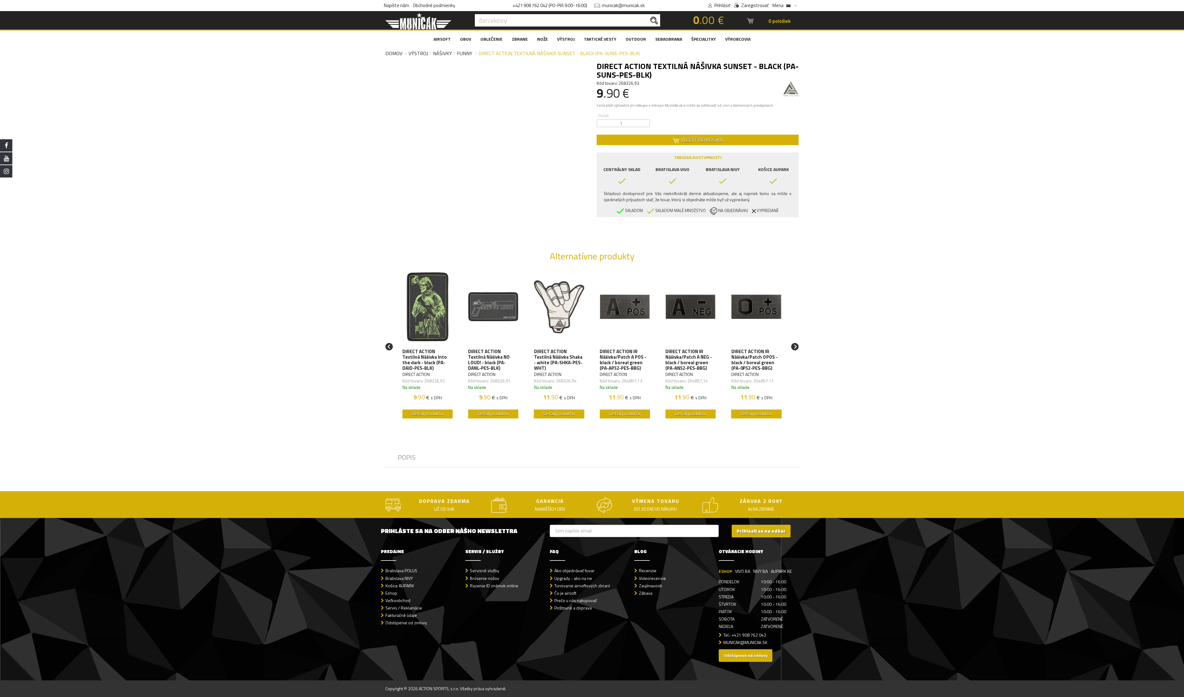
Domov (393, 53)
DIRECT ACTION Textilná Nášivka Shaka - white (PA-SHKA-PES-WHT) (558, 360)
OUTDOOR (636, 39)
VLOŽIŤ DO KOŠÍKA (701, 140)
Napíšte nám (396, 5)
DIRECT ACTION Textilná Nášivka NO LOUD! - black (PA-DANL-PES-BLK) (489, 360)
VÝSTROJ (566, 39)
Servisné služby (484, 570)
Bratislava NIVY (399, 578)
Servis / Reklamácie (403, 608)
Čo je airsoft (565, 593)
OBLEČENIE (491, 39)
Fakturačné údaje (401, 615)
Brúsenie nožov (484, 578)
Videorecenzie (652, 578)
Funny (464, 53)
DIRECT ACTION (416, 374)
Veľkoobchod (397, 600)
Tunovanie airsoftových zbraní (582, 585)
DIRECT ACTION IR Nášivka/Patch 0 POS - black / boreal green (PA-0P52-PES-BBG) (754, 360)
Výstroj (418, 53)
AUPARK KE (781, 571)
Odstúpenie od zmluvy (406, 622)
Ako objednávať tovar (574, 570)
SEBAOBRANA (668, 39)
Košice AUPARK (399, 585)
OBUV (465, 39)
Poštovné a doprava (573, 608)
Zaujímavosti (650, 585)
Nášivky (442, 53)
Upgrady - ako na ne (573, 578)
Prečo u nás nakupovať (575, 600)
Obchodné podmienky (434, 5)
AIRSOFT (442, 39)
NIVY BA (760, 571)
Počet (603, 115)
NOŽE (542, 39)
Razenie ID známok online (494, 585)
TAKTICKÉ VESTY (600, 39)
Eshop (391, 593)
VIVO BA (742, 571)
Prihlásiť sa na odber (761, 531)
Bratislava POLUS (401, 570)
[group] (427, 347)
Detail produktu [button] (427, 413)
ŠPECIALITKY (703, 39)
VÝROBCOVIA (737, 39)
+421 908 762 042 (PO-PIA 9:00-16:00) (549, 5)
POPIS (407, 457)
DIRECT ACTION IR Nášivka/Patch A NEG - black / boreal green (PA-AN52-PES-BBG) (688, 360)
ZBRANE (520, 39)
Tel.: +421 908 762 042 (744, 635)
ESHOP (725, 571)
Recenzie (647, 570)
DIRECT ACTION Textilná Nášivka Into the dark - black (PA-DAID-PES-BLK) (424, 360)
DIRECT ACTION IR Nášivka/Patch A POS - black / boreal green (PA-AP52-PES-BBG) (623, 360)
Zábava (645, 593)
